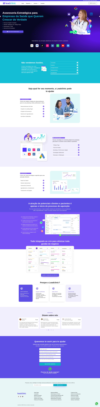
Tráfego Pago (56, 145)
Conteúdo (42, 3)
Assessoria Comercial (26, 185)
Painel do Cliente (24, 180)
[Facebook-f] (18, 396)
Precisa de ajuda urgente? (50, 372)
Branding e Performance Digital (60, 150)
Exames (53, 65)
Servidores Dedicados (26, 116)
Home (23, 3)
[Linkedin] (23, 396)
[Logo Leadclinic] (11, 3)
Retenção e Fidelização (58, 155)
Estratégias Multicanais (58, 152)
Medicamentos (54, 70)
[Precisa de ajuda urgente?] (50, 368)
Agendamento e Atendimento (27, 188)
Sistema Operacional (25, 183)
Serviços (35, 3)
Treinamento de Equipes (26, 190)
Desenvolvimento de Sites (27, 106)
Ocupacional (54, 72)
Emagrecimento (54, 67)
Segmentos (28, 3)
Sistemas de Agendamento (27, 113)
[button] (64, 62)
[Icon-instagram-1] (21, 396)
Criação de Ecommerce (26, 111)
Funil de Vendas (57, 147)
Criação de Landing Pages (27, 109)
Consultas (53, 62)
